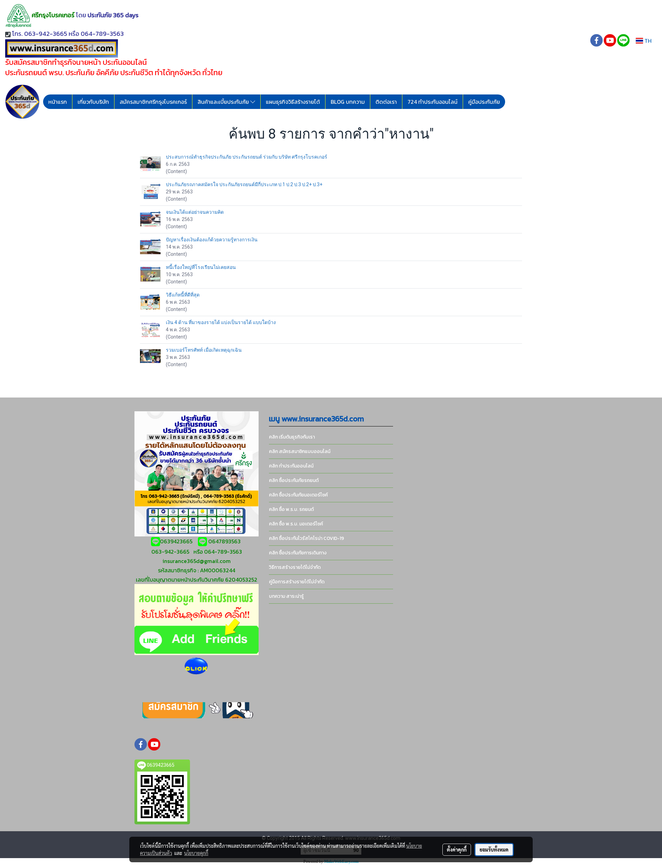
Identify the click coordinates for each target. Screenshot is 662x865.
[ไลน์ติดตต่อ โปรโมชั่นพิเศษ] (196, 618)
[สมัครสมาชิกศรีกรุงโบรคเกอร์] (196, 666)
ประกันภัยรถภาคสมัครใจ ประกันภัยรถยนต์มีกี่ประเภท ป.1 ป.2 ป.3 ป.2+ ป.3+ (244, 184)
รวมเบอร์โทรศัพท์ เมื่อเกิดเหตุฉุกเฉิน (204, 350)
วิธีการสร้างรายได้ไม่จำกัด (295, 567)
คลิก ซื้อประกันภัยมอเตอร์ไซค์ (298, 495)
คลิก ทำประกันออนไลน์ (291, 466)
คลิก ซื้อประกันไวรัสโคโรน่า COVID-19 (306, 538)
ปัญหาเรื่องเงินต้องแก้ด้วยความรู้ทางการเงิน (212, 239)
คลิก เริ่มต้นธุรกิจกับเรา (292, 437)
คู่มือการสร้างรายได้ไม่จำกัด (296, 581)
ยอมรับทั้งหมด (494, 849)
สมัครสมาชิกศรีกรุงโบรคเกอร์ (153, 102)
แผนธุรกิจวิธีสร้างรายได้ (293, 102)
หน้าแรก (57, 102)
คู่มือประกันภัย (484, 102)
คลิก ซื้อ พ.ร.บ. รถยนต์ (291, 509)
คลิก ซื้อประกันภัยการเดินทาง (298, 552)
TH (647, 41)
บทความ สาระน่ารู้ (286, 596)
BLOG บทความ (348, 102)
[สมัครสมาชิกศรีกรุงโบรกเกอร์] (196, 710)
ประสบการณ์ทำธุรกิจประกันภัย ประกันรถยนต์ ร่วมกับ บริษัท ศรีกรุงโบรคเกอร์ (246, 157)
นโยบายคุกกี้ (196, 853)
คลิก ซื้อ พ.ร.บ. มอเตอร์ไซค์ (296, 523)
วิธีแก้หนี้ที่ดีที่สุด (183, 295)
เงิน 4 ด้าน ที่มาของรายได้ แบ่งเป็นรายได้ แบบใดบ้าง (221, 322)
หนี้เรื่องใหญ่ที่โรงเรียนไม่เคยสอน (201, 267)
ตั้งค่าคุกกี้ (457, 849)
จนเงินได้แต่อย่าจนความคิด (195, 212)
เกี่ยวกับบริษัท (93, 102)
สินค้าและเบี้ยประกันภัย (224, 102)
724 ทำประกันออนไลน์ (433, 102)
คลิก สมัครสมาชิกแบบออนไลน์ (299, 451)
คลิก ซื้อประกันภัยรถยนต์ (294, 480)
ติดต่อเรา (386, 102)
